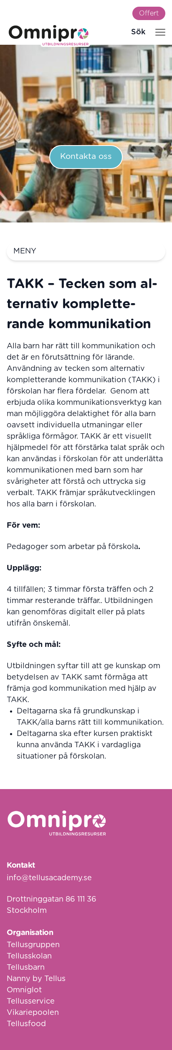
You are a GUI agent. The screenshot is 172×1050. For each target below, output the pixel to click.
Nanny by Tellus (36, 979)
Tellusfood (26, 1024)
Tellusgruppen (33, 945)
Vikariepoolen (33, 1013)
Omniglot (24, 990)
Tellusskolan (29, 956)
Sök (138, 32)
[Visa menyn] (160, 32)
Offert (149, 13)
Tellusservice (31, 1001)
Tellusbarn (26, 967)
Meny (24, 251)
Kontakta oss (86, 157)
